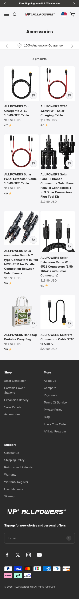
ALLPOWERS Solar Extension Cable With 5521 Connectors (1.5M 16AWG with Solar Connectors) (57, 266)
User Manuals (13, 489)
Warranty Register (16, 482)
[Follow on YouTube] (39, 555)
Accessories (12, 414)
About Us (50, 380)
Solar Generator (15, 380)
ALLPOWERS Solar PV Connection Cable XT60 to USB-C (57, 339)
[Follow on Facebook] (7, 555)
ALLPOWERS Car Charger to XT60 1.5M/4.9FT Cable (16, 111)
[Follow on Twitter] (18, 555)
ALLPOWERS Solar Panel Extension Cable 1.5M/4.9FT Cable (20, 179)
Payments (50, 395)
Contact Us (11, 452)
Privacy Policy (53, 409)
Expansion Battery (16, 400)
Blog (47, 416)
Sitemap (9, 496)
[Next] (74, 3)
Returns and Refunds (18, 467)
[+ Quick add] (33, 95)
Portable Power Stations (14, 390)
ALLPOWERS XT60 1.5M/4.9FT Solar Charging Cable (53, 111)
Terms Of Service (55, 402)
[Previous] (5, 3)
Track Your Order (55, 424)
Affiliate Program (55, 431)
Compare (50, 388)
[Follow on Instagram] (28, 555)
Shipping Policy (14, 460)
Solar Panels (12, 407)
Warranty (10, 474)
